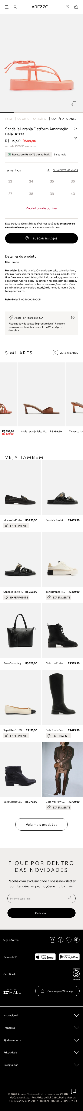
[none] (70, 898)
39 (52, 193)
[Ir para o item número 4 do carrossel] (62, 112)
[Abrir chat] (74, 1091)
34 (31, 181)
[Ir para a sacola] (76, 7)
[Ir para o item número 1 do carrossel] (21, 112)
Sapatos (23, 118)
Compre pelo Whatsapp (60, 990)
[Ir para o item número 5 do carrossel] (76, 112)
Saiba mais (60, 154)
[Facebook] (60, 940)
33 (10, 181)
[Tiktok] (69, 940)
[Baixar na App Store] (45, 956)
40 (73, 193)
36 (73, 181)
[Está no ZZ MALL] (12, 991)
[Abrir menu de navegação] (8, 6)
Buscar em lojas (45, 238)
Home (9, 118)
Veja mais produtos (41, 824)
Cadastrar (41, 912)
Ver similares (69, 352)
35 (52, 181)
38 (31, 193)
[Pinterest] (77, 940)
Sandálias (40, 118)
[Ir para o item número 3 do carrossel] (48, 112)
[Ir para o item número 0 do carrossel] (7, 112)
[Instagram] (52, 940)
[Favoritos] (67, 7)
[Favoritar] (75, 129)
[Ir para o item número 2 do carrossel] (35, 112)
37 (10, 193)
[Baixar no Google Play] (69, 956)
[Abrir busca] (15, 6)
